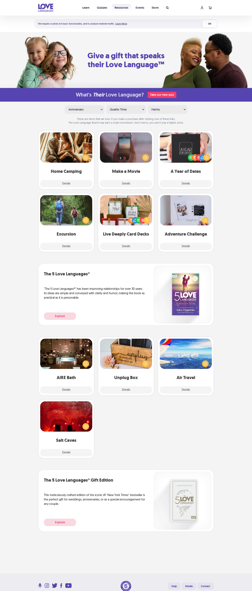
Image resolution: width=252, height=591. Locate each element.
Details (66, 183)
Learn (85, 8)
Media (189, 586)
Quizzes (102, 8)
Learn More (121, 23)
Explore (60, 316)
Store (155, 8)
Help (174, 586)
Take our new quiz (162, 95)
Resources (121, 8)
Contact (205, 586)
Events (140, 8)
